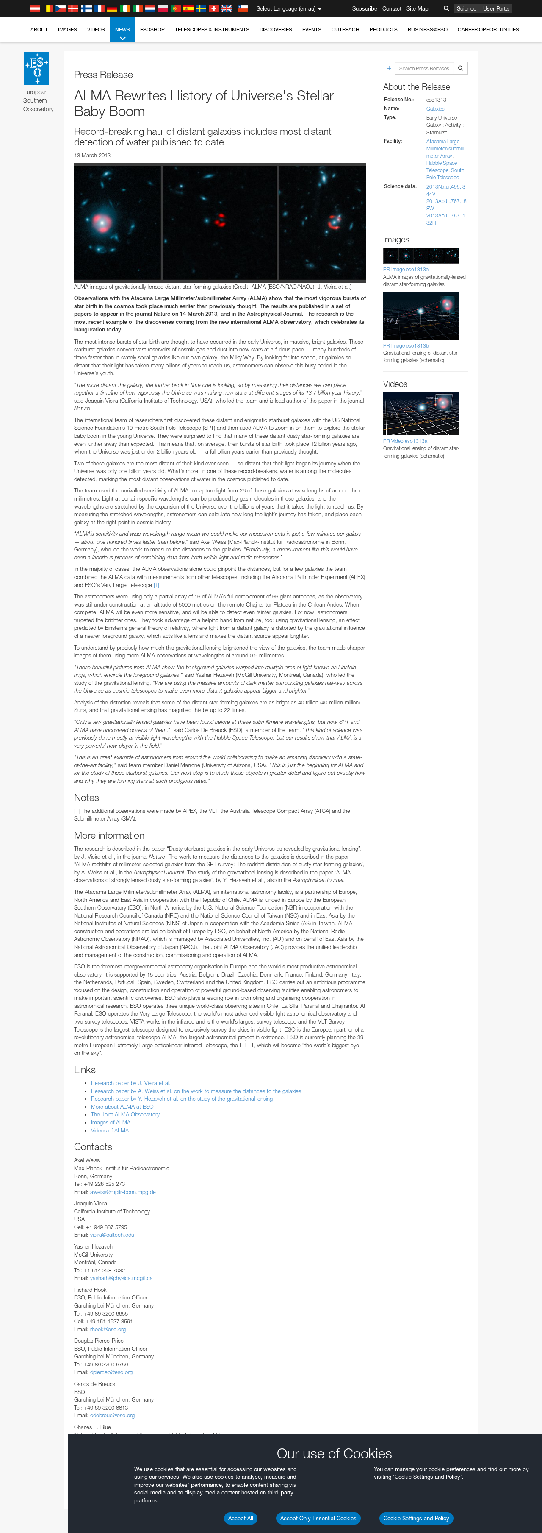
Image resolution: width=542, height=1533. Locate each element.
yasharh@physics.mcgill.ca (121, 1277)
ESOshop (152, 29)
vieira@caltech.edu (112, 1234)
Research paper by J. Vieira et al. (131, 1082)
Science (466, 8)
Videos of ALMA (110, 1130)
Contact (391, 8)
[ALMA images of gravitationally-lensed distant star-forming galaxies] (220, 223)
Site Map (417, 8)
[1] (156, 584)
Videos (96, 29)
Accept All (240, 1518)
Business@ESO (428, 29)
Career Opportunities (488, 29)
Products (384, 29)
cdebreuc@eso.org (112, 1415)
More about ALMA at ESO (122, 1106)
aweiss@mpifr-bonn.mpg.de (123, 1191)
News (122, 29)
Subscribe (364, 8)
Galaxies (435, 109)
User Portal (496, 8)
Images (67, 29)
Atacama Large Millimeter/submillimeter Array (445, 148)
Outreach (345, 29)
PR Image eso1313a (406, 269)
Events (311, 29)
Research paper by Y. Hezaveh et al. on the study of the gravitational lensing (182, 1098)
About (39, 29)
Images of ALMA (110, 1122)
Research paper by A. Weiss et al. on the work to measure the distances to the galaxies (196, 1091)
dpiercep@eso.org (111, 1372)
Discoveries (276, 29)
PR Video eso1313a (405, 441)
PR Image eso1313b (406, 345)
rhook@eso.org (108, 1329)
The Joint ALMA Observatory (125, 1114)
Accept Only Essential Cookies (318, 1518)
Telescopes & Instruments (212, 29)
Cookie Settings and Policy (416, 1518)
